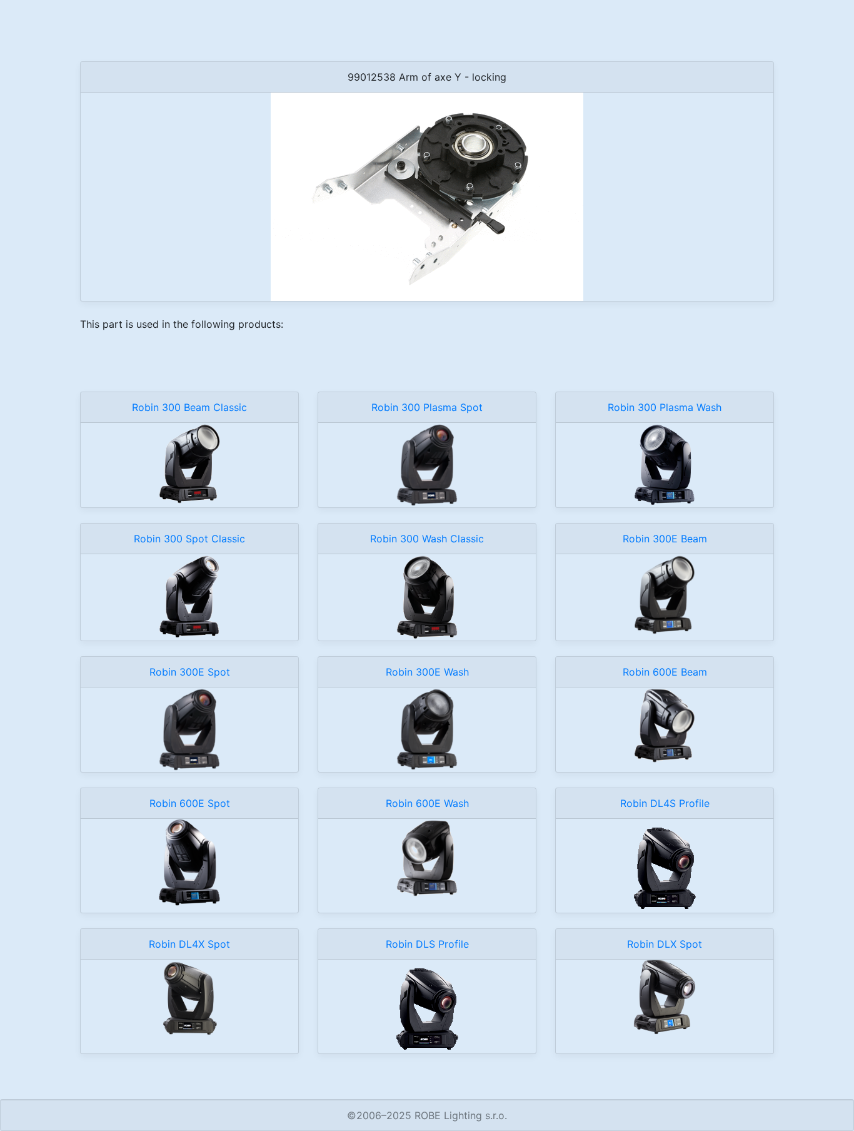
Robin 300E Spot (189, 672)
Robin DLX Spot (664, 944)
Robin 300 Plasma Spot (427, 407)
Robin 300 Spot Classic (189, 538)
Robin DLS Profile (427, 944)
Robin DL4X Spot (189, 944)
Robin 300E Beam (665, 538)
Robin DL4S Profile (665, 803)
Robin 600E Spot (189, 803)
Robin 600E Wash (427, 803)
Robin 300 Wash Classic (427, 538)
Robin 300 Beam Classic (189, 407)
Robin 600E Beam (665, 672)
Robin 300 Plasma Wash (664, 407)
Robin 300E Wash (427, 672)
